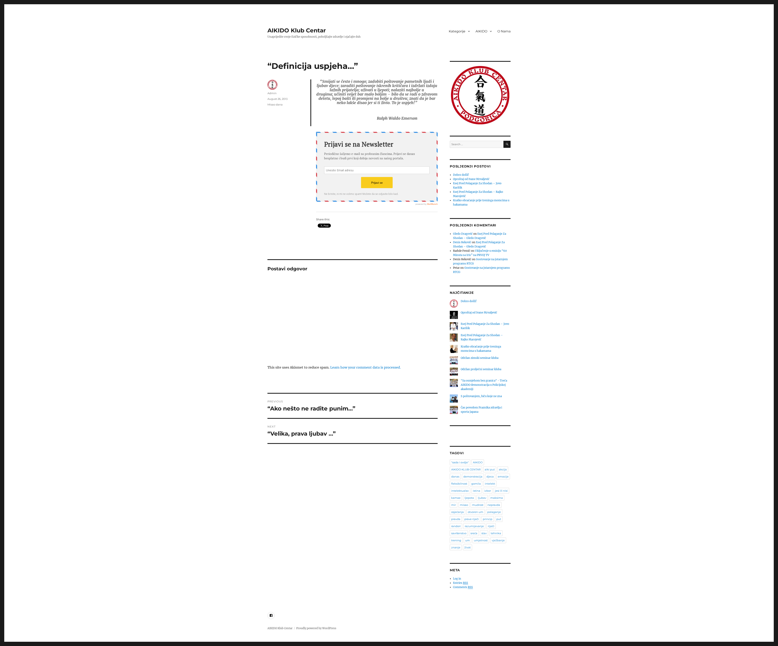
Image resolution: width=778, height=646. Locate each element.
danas (455, 476)
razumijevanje (474, 526)
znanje (455, 547)
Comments (463, 587)
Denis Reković (462, 242)
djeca (490, 476)
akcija (503, 469)
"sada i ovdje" (460, 462)
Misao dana (275, 104)
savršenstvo (458, 533)
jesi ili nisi (501, 490)
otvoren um (475, 512)
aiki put (490, 469)
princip (487, 519)
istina (476, 490)
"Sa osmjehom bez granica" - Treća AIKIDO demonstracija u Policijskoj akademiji (484, 385)
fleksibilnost (459, 483)
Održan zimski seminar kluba (479, 358)
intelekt (490, 483)
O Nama (504, 31)
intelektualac (460, 490)
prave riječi (471, 519)
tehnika (496, 533)
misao (464, 504)
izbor (487, 490)
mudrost (477, 504)
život (467, 547)
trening (456, 540)
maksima (496, 497)
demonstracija (472, 476)
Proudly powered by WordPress (316, 628)
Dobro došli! (461, 175)
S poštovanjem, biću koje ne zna (481, 396)
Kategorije (457, 31)
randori (456, 526)
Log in (457, 578)
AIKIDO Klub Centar (296, 30)
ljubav (482, 497)
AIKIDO (481, 31)
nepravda (493, 504)
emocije (503, 476)
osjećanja (457, 512)
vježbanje (498, 540)
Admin (272, 93)
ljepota (469, 497)
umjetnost (481, 540)
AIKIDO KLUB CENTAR (466, 469)
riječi (491, 526)
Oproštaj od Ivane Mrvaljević (471, 179)
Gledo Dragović (463, 234)
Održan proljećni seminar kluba (481, 369)
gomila (476, 483)
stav (484, 533)
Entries (460, 583)
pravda (455, 519)
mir (453, 504)
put (498, 519)
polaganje (494, 512)
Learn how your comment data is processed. (365, 367)
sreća (473, 533)
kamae (456, 497)
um (467, 540)
